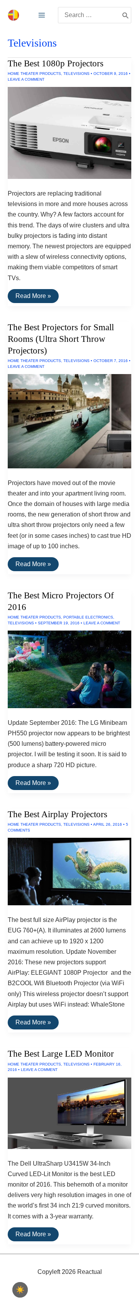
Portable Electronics (88, 617)
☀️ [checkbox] (20, 1290)
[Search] (125, 15)
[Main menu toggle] (41, 15)
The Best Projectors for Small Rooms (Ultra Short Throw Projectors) (61, 338)
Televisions (76, 73)
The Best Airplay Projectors (57, 814)
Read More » (33, 297)
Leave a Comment (26, 79)
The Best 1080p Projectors (55, 63)
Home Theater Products (34, 73)
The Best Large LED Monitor (61, 1054)
